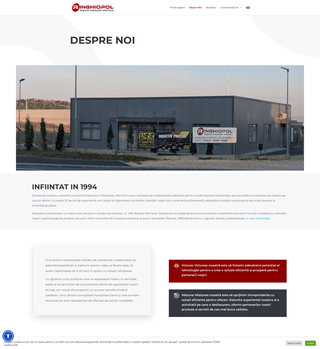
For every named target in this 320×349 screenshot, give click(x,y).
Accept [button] (310, 343)
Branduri (211, 7)
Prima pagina (177, 7)
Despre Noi (195, 7)
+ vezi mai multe (258, 218)
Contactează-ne (229, 7)
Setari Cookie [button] (294, 343)
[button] (8, 336)
